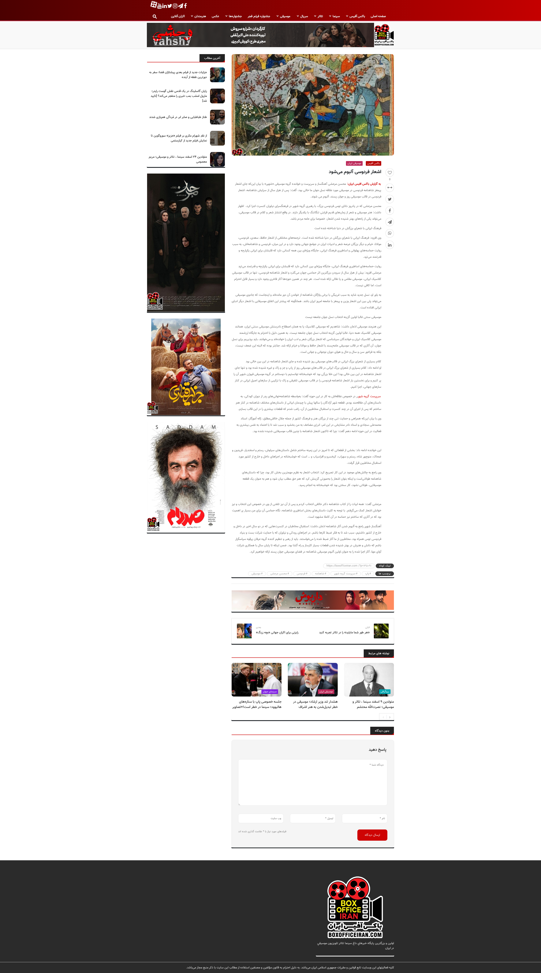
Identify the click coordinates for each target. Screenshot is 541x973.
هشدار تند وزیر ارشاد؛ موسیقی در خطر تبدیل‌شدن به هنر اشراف (315, 704)
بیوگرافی (385, 692)
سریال (304, 16)
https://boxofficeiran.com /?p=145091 (349, 566)
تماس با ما (387, 953)
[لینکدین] (390, 245)
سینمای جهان (270, 692)
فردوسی (301, 574)
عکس (215, 16)
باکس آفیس (357, 16)
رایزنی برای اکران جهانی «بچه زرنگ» (277, 632)
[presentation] (383, 717)
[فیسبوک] (390, 211)
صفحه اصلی (378, 16)
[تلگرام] (390, 222)
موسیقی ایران (354, 163)
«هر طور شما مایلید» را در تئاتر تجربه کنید (344, 632)
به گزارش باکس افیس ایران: (364, 184)
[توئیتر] (390, 199)
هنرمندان (200, 16)
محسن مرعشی (278, 574)
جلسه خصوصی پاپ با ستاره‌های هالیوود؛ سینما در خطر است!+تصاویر (256, 704)
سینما (336, 16)
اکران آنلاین (178, 16)
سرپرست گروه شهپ (369, 396)
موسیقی (285, 16)
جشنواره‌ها (235, 16)
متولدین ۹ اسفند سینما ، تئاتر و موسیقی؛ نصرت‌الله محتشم (373, 704)
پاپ (367, 574)
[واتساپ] (390, 233)
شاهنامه (319, 574)
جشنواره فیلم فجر (259, 16)
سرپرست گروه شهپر (344, 574)
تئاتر (320, 16)
